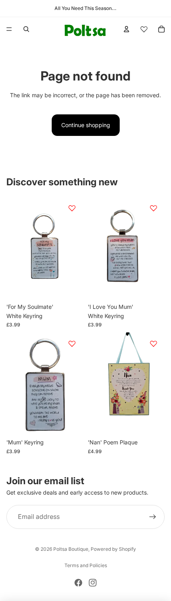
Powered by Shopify (113, 549)
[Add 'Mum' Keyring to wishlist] (72, 343)
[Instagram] (92, 582)
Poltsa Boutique (70, 549)
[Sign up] (152, 517)
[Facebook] (78, 582)
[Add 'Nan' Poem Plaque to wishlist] (153, 343)
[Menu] (9, 29)
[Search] (26, 29)
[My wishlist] (144, 29)
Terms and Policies (85, 565)
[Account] (126, 29)
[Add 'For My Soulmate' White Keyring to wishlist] (72, 208)
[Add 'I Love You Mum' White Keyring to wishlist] (153, 208)
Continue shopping (85, 125)
